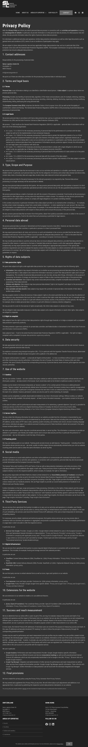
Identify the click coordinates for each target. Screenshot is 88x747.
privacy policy (70, 533)
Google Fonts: (10, 584)
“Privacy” (67, 657)
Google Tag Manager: (13, 662)
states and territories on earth (34, 232)
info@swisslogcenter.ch (10, 73)
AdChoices (22, 407)
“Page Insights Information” (14, 497)
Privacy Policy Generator (39, 679)
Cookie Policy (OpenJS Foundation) (48, 606)
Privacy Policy (75, 558)
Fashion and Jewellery (9, 731)
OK (69, 744)
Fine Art (6, 723)
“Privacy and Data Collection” (15, 586)
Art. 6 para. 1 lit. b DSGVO (14, 131)
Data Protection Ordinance (29, 120)
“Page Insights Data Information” (40, 497)
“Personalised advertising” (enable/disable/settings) (22, 540)
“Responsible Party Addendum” (32, 493)
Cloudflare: (9, 558)
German (24, 688)
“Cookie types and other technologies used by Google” (60, 538)
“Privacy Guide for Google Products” (52, 535)
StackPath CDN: (11, 563)
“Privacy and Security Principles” (56, 533)
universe (59, 232)
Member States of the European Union (47, 105)
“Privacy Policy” (65, 558)
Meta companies (32, 479)
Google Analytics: (11, 653)
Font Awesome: (11, 581)
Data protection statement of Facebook (68, 490)
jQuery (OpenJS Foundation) (15, 604)
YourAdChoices (7, 409)
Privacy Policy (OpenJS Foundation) (25, 606)
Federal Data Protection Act (72, 118)
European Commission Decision (58, 237)
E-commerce (7, 734)
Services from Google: (13, 531)
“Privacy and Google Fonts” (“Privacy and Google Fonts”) (67, 584)
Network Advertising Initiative (63, 407)
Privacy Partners (55, 679)
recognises (69, 48)
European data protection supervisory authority (35, 335)
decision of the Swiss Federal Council (25, 235)
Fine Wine (6, 727)
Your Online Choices (38, 409)
